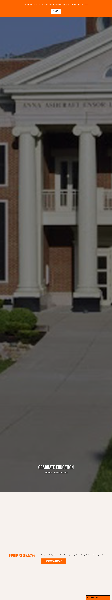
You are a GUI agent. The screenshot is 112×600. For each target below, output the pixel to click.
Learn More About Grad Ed (53, 561)
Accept (56, 11)
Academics (48, 472)
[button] (98, 597)
